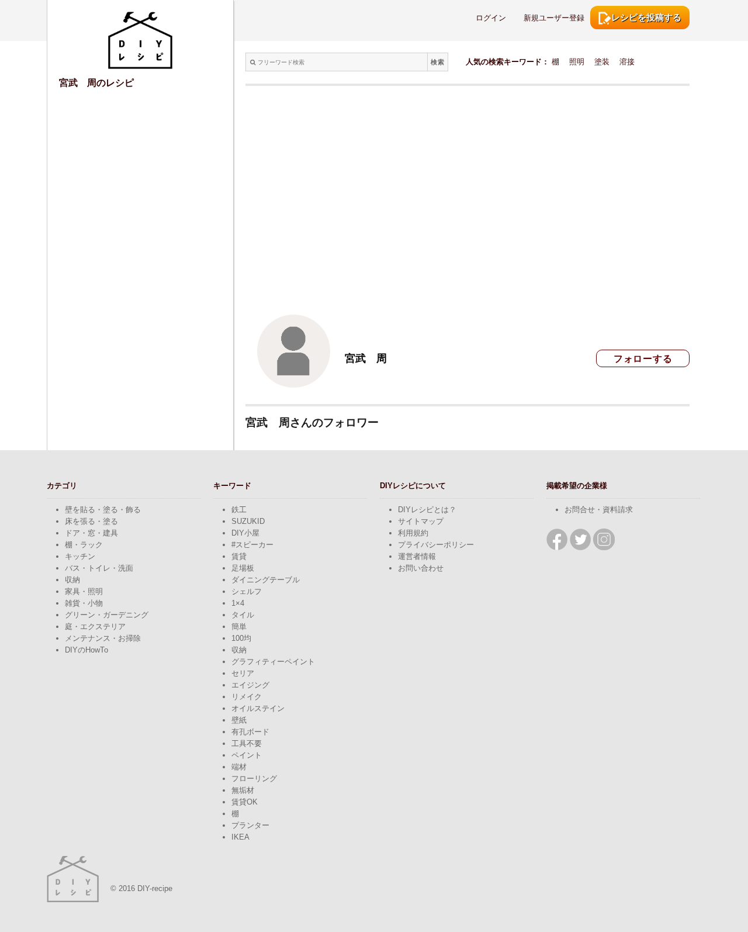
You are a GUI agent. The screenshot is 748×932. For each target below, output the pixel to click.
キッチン (80, 556)
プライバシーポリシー (436, 544)
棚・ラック (84, 544)
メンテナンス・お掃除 (103, 638)
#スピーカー (252, 544)
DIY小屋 (245, 533)
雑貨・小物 (84, 603)
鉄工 (239, 509)
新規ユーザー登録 (554, 17)
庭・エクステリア (95, 626)
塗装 (602, 61)
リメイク (246, 696)
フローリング (254, 778)
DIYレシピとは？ (427, 509)
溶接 (627, 61)
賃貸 (239, 556)
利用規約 (413, 533)
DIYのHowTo (86, 650)
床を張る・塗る (91, 521)
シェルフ (246, 591)
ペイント (246, 755)
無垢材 (242, 790)
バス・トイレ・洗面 (99, 568)
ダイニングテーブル (265, 579)
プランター (250, 825)
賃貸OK (244, 802)
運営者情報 (417, 556)
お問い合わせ (421, 568)
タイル (242, 614)
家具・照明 (84, 591)
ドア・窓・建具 (91, 533)
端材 (239, 766)
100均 (241, 638)
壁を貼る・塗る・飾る (103, 509)
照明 (576, 61)
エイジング (250, 685)
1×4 (237, 603)
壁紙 (239, 720)
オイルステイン (258, 708)
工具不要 (246, 743)
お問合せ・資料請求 (599, 509)
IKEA (240, 837)
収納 (72, 579)
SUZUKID (248, 521)
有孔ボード (250, 731)
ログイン (491, 17)
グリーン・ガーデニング (106, 614)
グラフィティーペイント (273, 661)
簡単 (239, 626)
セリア (242, 673)
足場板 (242, 568)
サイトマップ (421, 521)
